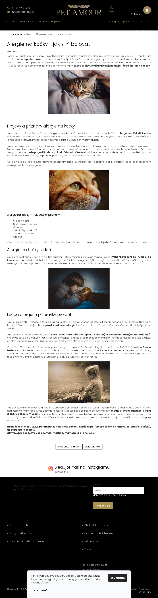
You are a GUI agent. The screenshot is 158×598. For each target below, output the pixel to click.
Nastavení (40, 590)
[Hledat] (111, 9)
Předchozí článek (68, 446)
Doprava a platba (19, 525)
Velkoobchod (91, 541)
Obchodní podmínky (96, 525)
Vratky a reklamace (20, 533)
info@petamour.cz (97, 564)
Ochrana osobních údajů (98, 533)
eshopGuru (144, 592)
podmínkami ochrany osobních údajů (117, 496)
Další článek (92, 446)
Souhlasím (117, 578)
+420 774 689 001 (96, 569)
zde (45, 582)
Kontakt (88, 549)
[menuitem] (11, 21)
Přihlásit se (103, 505)
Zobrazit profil (62, 472)
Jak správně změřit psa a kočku (27, 541)
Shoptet (133, 589)
